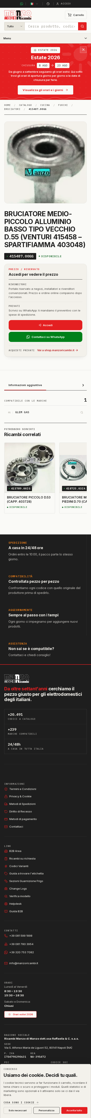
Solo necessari (18, 1110)
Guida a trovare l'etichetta (26, 873)
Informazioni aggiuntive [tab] (25, 385)
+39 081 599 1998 (20, 935)
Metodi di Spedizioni (22, 804)
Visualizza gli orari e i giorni (43, 90)
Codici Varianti (18, 866)
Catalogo (25, 105)
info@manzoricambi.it (23, 963)
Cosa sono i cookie (19, 1102)
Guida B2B (16, 911)
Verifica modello (19, 896)
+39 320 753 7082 (21, 952)
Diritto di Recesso (20, 811)
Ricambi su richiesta (22, 858)
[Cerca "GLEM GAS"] (81, 412)
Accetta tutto (74, 1110)
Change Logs (18, 888)
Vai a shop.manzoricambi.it (55, 350)
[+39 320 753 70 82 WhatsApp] (21, 4)
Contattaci (16, 826)
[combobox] (51, 26)
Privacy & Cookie (20, 796)
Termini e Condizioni (22, 789)
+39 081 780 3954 (21, 944)
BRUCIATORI (12, 109)
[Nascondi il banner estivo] (83, 49)
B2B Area (15, 851)
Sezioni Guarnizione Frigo (26, 881)
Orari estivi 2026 (23, 1014)
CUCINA (45, 105)
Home (7, 105)
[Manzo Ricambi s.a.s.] (16, 678)
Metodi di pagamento (23, 819)
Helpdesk (15, 903)
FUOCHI (63, 105)
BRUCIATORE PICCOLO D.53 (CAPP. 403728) (29, 499)
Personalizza (46, 1110)
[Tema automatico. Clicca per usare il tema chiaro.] (48, 3)
